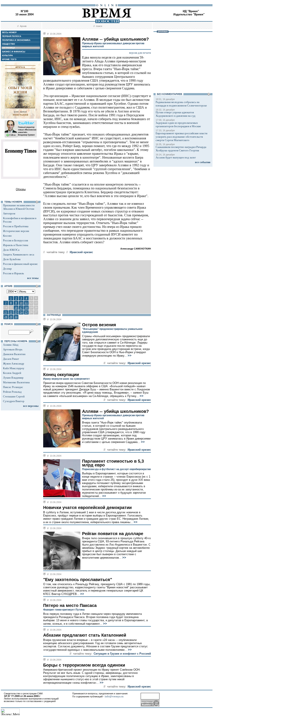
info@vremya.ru (114, 696)
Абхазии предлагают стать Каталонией (84, 635)
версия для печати (140, 52)
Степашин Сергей (14, 396)
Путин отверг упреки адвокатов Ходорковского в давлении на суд (175, 114)
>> (129, 355)
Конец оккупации (61, 374)
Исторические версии (16, 231)
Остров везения (99, 324)
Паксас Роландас (13, 387)
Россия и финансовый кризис (20, 264)
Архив (23, 26)
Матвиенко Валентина (16, 382)
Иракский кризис (81, 252)
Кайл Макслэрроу (13, 368)
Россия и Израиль (13, 273)
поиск (99, 26)
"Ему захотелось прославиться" (77, 579)
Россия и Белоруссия (15, 240)
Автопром (9, 213)
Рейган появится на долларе (112, 533)
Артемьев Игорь (12, 349)
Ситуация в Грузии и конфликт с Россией (122, 653)
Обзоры (21, 189)
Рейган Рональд (12, 391)
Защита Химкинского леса (18, 254)
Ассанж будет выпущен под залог (176, 157)
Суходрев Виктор (13, 401)
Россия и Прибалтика (15, 226)
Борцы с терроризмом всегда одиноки (84, 665)
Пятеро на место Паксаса (70, 605)
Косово (7, 235)
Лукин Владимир (13, 377)
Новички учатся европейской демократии (87, 507)
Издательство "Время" (189, 14)
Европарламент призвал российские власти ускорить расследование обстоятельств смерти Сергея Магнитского (181, 137)
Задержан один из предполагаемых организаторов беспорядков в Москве (178, 124)
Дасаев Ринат (11, 358)
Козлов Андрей (12, 373)
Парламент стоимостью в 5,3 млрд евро (113, 463)
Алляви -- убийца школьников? (115, 411)
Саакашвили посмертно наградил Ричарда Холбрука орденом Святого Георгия (181, 148)
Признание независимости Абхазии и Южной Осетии (19, 207)
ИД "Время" (191, 11)
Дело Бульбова (12, 259)
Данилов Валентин (14, 354)
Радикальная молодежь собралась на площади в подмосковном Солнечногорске (181, 103)
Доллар (7, 268)
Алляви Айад (10, 344)
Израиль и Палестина (15, 245)
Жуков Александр (13, 363)
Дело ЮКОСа (11, 249)
